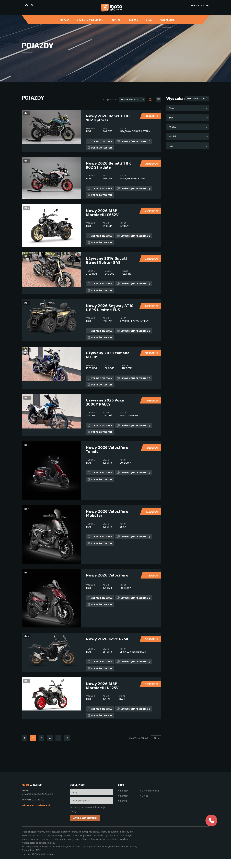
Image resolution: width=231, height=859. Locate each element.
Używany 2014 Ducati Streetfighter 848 (106, 260)
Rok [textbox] (171, 145)
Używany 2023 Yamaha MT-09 (108, 355)
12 (67, 738)
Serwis (133, 20)
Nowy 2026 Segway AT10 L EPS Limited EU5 (110, 307)
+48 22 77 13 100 (200, 5)
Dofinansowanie (150, 791)
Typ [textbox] (171, 117)
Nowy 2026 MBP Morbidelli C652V (102, 212)
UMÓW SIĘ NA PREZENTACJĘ (135, 141)
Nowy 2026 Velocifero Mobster (107, 513)
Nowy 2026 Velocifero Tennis (107, 449)
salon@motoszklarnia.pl (36, 805)
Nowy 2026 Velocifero (107, 575)
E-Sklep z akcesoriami (90, 20)
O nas (148, 20)
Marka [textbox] (172, 127)
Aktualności (167, 20)
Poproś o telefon (101, 147)
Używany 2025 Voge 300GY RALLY (105, 402)
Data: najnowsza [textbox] (129, 99)
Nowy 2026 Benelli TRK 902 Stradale (108, 165)
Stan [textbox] (171, 108)
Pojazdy (65, 20)
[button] (211, 820)
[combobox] (187, 108)
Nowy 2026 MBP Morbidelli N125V (102, 685)
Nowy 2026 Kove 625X (107, 639)
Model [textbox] (172, 136)
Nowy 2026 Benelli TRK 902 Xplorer (108, 118)
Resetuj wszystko (196, 98)
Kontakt (117, 20)
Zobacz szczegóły (101, 141)
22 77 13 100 (38, 799)
